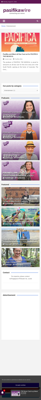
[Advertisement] (20, 318)
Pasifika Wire (18, 59)
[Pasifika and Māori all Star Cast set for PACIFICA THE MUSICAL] (20, 42)
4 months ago (9, 137)
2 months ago (9, 117)
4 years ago (8, 59)
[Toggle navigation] (3, 21)
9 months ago (9, 157)
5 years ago (8, 244)
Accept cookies (21, 385)
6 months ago (9, 203)
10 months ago (9, 178)
